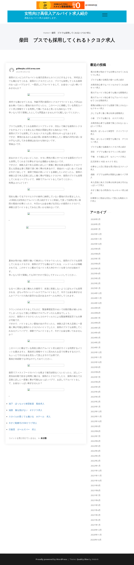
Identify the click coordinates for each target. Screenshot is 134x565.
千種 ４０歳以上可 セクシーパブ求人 (108, 156)
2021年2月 (95, 520)
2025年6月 (95, 263)
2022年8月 (95, 431)
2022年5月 (95, 446)
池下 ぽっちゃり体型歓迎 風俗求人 (26, 403)
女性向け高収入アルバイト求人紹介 (56, 13)
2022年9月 (95, 426)
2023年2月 (95, 401)
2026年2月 (95, 224)
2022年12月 (96, 411)
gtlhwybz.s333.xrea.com (28, 68)
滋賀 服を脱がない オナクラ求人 (25, 410)
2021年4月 (95, 510)
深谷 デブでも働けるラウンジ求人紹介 (108, 151)
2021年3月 (95, 515)
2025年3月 (95, 278)
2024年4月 (95, 332)
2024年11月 (96, 298)
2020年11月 (96, 534)
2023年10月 (96, 362)
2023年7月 (95, 377)
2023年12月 (96, 352)
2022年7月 (95, 436)
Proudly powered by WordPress (51, 559)
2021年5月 (95, 505)
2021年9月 (95, 485)
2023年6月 (95, 382)
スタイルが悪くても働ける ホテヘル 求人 (30, 416)
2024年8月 (95, 313)
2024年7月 (95, 318)
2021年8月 (95, 490)
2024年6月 (95, 322)
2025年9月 (95, 248)
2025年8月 (95, 253)
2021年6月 (95, 500)
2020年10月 (95, 539)
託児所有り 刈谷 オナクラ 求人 (104, 161)
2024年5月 (95, 327)
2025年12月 (96, 234)
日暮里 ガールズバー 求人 (22, 429)
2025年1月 (95, 288)
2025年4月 (95, 273)
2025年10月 (96, 244)
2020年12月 (96, 529)
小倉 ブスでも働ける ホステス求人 (107, 118)
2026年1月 (95, 229)
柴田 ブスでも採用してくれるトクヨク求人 (71, 32)
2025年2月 (95, 283)
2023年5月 (95, 387)
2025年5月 (95, 268)
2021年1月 (95, 524)
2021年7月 (95, 495)
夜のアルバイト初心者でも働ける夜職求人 (109, 92)
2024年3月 (95, 337)
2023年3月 (95, 396)
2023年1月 (95, 406)
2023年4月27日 (23, 71)
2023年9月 (95, 367)
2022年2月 (95, 460)
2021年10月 (96, 480)
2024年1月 (95, 347)
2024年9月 (95, 308)
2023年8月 (95, 372)
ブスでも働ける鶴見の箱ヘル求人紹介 (107, 79)
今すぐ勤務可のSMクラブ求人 (23, 423)
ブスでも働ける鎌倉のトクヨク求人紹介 (108, 146)
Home (46, 32)
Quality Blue (83, 559)
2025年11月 (96, 239)
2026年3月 (95, 219)
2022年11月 (96, 416)
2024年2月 (95, 342)
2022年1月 (95, 465)
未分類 (44, 438)
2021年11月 (96, 475)
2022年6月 (95, 441)
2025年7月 (95, 258)
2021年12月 (96, 470)
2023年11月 (96, 357)
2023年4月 (95, 391)
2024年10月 (96, 303)
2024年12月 (96, 293)
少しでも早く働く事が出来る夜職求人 (107, 113)
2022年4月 (95, 451)
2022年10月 (96, 421)
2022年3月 (95, 455)
